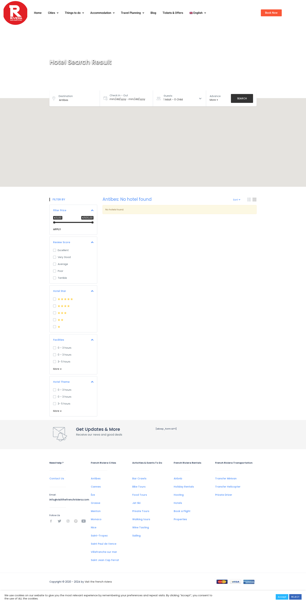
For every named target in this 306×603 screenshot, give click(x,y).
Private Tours (140, 511)
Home (38, 13)
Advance (215, 96)
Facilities (58, 340)
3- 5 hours (64, 361)
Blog (153, 13)
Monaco (96, 519)
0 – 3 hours (64, 348)
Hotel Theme (61, 382)
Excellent (63, 250)
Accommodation (100, 13)
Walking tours (141, 519)
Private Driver (223, 495)
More (56, 369)
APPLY (57, 229)
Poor (60, 271)
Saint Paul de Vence (103, 544)
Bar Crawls (139, 478)
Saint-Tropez (99, 535)
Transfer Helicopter (227, 486)
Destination (66, 96)
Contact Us (56, 478)
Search (242, 98)
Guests (168, 96)
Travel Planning (131, 13)
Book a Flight (182, 511)
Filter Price (59, 210)
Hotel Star (59, 291)
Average (63, 264)
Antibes (96, 478)
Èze (93, 495)
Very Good (64, 257)
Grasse (95, 503)
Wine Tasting (140, 527)
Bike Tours (139, 486)
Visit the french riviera (98, 581)
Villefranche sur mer (104, 552)
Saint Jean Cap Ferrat (105, 560)
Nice (93, 527)
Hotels (178, 503)
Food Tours (139, 495)
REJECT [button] (295, 597)
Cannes (96, 486)
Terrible (62, 278)
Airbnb (178, 478)
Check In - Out (119, 95)
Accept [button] (282, 597)
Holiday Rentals (184, 486)
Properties (180, 519)
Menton (96, 511)
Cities (51, 13)
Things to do (73, 13)
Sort (236, 199)
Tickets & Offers (173, 13)
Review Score (61, 242)
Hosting (179, 495)
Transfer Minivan (226, 478)
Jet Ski (136, 503)
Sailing (136, 535)
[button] (53, 13)
